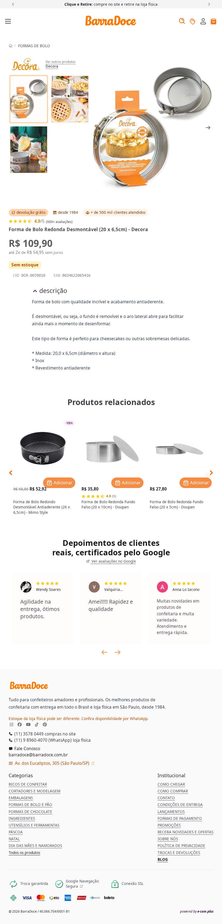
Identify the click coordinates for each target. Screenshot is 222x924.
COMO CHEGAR (171, 784)
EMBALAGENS (21, 797)
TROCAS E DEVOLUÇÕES (179, 852)
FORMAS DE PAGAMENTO (180, 818)
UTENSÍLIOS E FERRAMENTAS (34, 825)
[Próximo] (208, 4)
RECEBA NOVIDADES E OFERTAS (185, 832)
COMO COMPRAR (173, 791)
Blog (163, 859)
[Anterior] (14, 4)
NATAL (14, 838)
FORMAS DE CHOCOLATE (30, 811)
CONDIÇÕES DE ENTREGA (180, 804)
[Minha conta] (203, 22)
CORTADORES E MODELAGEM (34, 791)
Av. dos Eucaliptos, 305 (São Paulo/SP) (52, 763)
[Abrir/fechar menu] (8, 21)
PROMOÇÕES (169, 825)
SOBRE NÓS (168, 838)
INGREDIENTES (22, 818)
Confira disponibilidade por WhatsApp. (115, 718)
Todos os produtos (24, 852)
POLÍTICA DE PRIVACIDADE (181, 845)
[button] (203, 21)
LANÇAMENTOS (171, 811)
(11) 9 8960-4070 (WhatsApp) (42, 740)
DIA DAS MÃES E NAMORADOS (35, 845)
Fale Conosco (26, 748)
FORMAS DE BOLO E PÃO (30, 804)
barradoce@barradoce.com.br (38, 755)
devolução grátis (31, 212)
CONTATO (166, 797)
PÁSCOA (16, 832)
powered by (196, 911)
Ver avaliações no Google (113, 561)
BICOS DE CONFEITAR (28, 784)
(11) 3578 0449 (28, 734)
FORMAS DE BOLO (34, 45)
